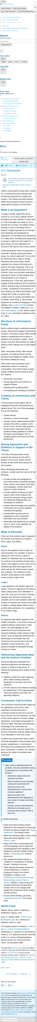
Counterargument (17, 854)
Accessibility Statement (8, 1012)
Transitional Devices (12, 898)
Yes (5, 985)
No (12, 985)
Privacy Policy (15, 1010)
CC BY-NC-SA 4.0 (12, 952)
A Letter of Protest (19, 305)
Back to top (4, 967)
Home (10, 165)
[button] (7, 128)
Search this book (5, 38)
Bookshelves (23, 165)
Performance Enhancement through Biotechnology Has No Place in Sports (19, 880)
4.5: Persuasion (17, 948)
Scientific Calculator (10, 113)
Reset (3, 58)
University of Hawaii (9, 185)
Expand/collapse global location (35, 165)
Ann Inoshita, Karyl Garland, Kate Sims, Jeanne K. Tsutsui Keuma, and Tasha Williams (21, 180)
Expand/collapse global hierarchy (3, 165)
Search (4, 1019)
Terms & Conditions (26, 1010)
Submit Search (6, 44)
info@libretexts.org (10, 1014)
